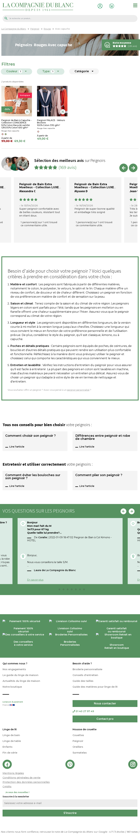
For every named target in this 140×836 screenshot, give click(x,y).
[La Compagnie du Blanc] (38, 6)
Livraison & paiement (13, 703)
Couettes (78, 735)
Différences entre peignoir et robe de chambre (102, 437)
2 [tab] (60, 590)
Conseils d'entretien (85, 675)
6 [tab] (77, 590)
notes (132, 831)
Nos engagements (14, 669)
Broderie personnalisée (87, 669)
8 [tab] (85, 590)
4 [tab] (69, 590)
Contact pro (105, 718)
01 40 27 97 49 (85, 711)
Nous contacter (105, 703)
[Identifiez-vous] (99, 5)
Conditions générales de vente (21, 777)
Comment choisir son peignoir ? (30, 436)
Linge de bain (11, 735)
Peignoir (78, 741)
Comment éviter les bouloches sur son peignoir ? (32, 477)
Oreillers (78, 746)
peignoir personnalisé (78, 390)
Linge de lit (10, 729)
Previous (123, 168)
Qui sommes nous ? (15, 663)
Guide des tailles (83, 680)
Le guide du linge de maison (20, 675)
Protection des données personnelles (26, 782)
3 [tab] (64, 590)
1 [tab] (56, 590)
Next (133, 168)
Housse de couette (84, 729)
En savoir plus (35, 579)
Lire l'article (16, 446)
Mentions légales (13, 773)
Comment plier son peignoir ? (98, 475)
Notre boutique (12, 686)
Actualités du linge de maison (21, 680)
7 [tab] (81, 590)
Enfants (7, 746)
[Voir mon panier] (111, 5)
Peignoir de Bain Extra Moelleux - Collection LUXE (39, 186)
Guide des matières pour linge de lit (95, 686)
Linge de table (12, 741)
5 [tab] (73, 590)
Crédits (7, 786)
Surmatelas (80, 752)
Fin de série (10, 752)
